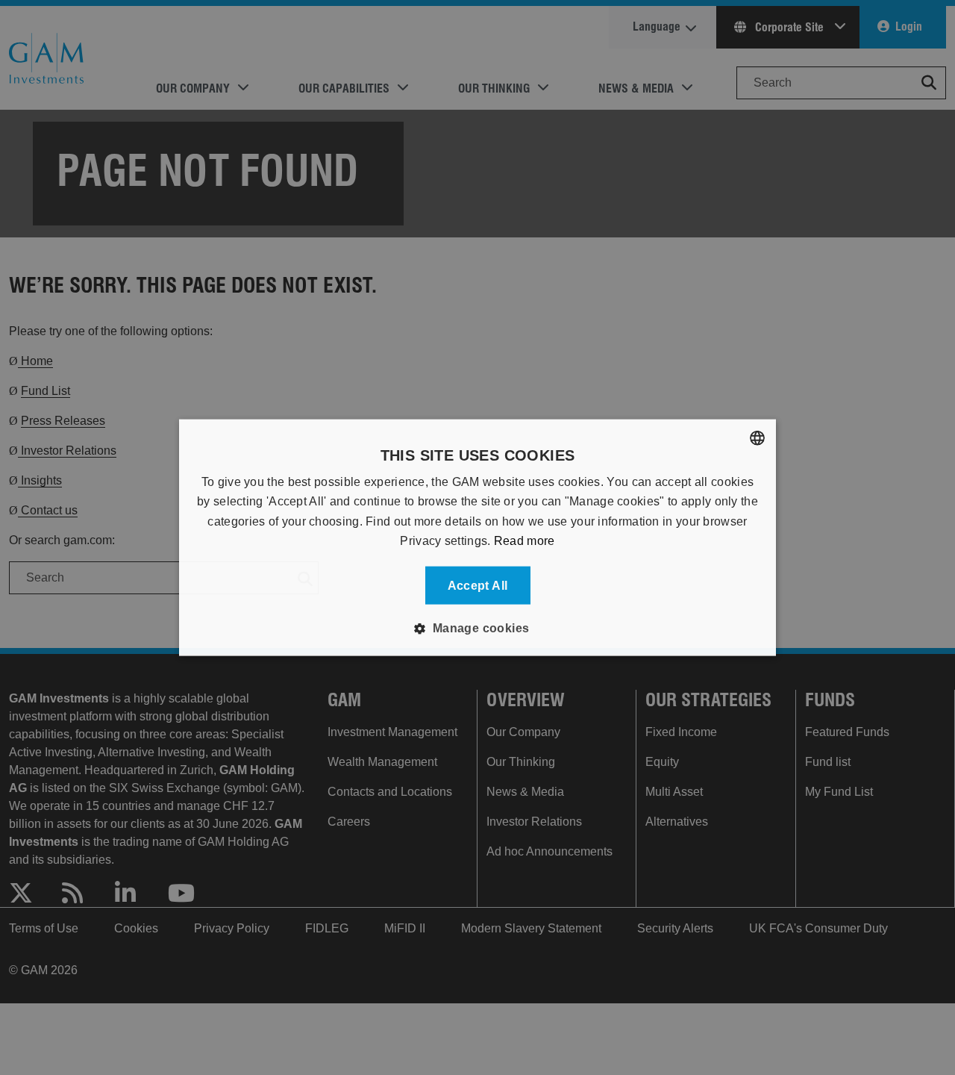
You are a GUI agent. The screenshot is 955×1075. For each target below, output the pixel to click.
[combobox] (757, 438)
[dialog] (477, 538)
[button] (477, 628)
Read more (524, 541)
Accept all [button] (478, 585)
